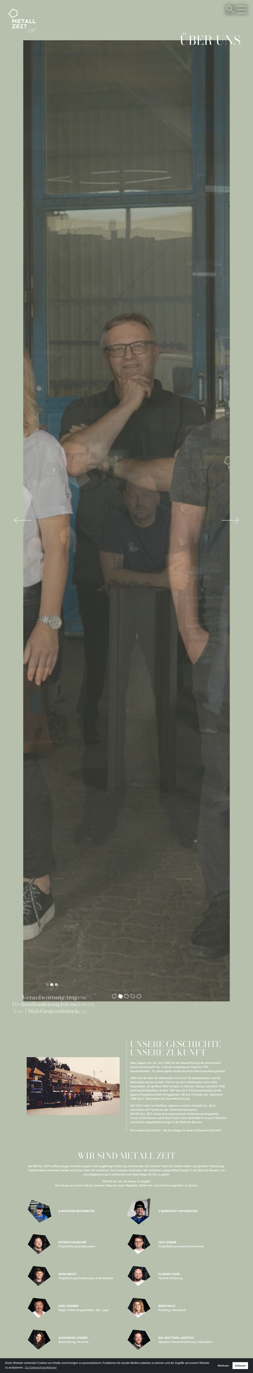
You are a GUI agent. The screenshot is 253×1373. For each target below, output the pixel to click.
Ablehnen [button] (223, 1365)
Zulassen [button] (240, 1365)
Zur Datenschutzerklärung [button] (40, 1367)
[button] (22, 520)
